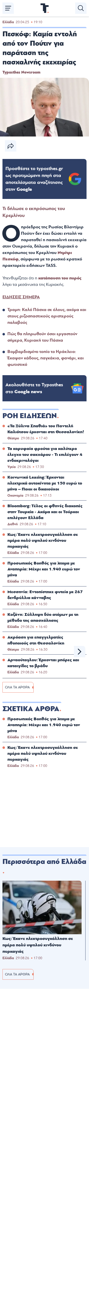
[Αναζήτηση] (81, 8)
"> (34, 179)
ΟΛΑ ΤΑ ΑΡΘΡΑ (17, 687)
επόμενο (79, 651)
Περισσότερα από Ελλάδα (44, 862)
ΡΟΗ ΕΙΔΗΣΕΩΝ (29, 416)
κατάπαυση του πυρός (60, 278)
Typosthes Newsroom (21, 72)
